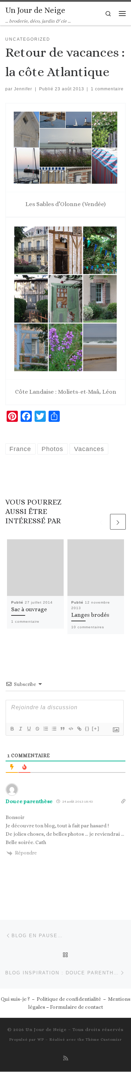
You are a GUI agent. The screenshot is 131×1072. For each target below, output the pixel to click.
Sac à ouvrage (29, 609)
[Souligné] (28, 729)
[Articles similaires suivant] (118, 522)
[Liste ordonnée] (45, 729)
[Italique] (20, 729)
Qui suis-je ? (15, 999)
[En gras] (12, 729)
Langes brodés (90, 615)
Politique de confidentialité (69, 999)
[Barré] (37, 729)
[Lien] (79, 729)
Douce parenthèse (29, 801)
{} (87, 728)
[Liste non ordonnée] (54, 729)
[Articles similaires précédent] (101, 522)
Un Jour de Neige (46, 1029)
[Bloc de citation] (62, 729)
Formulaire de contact (76, 1007)
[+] (96, 728)
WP (40, 1039)
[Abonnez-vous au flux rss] (65, 1058)
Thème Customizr (104, 1039)
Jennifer (23, 89)
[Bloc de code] (70, 729)
